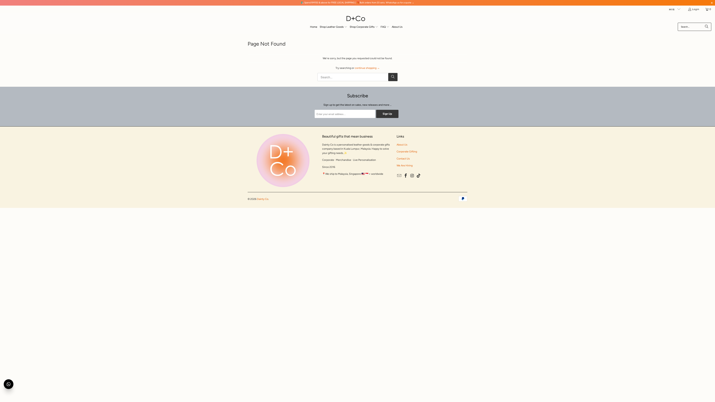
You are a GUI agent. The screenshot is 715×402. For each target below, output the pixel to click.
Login (695, 9)
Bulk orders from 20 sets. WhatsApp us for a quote (385, 2)
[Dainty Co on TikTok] (419, 175)
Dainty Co (262, 199)
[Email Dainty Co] (399, 175)
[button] (333, 27)
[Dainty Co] (356, 19)
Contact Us (403, 158)
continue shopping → (367, 68)
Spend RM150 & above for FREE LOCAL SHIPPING (329, 2)
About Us (402, 144)
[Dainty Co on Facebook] (406, 175)
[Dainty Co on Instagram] (412, 175)
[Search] (706, 27)
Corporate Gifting (407, 151)
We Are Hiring (405, 165)
